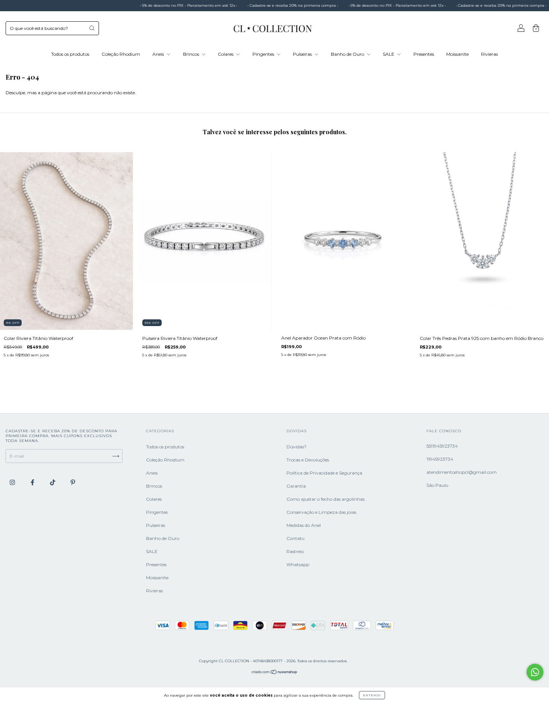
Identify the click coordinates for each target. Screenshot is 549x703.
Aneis (158, 54)
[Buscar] (92, 28)
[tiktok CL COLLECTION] (53, 482)
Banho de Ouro (348, 54)
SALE (389, 54)
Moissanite (457, 54)
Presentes (423, 54)
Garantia (296, 486)
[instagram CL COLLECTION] (13, 482)
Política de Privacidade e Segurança (324, 473)
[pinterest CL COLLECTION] (73, 482)
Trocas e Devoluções (307, 460)
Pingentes (263, 54)
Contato (295, 538)
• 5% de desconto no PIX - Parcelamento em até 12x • (166, 5)
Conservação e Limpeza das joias (321, 512)
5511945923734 (442, 446)
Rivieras (489, 54)
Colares (226, 54)
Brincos (191, 54)
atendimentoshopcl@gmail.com (462, 472)
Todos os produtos (70, 54)
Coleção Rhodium (121, 54)
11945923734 (440, 459)
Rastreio (295, 551)
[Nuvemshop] (274, 673)
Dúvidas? (296, 446)
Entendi (372, 695)
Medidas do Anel (303, 525)
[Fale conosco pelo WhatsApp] (535, 672)
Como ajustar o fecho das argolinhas (325, 499)
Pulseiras (303, 54)
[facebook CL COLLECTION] (33, 482)
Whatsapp (297, 564)
